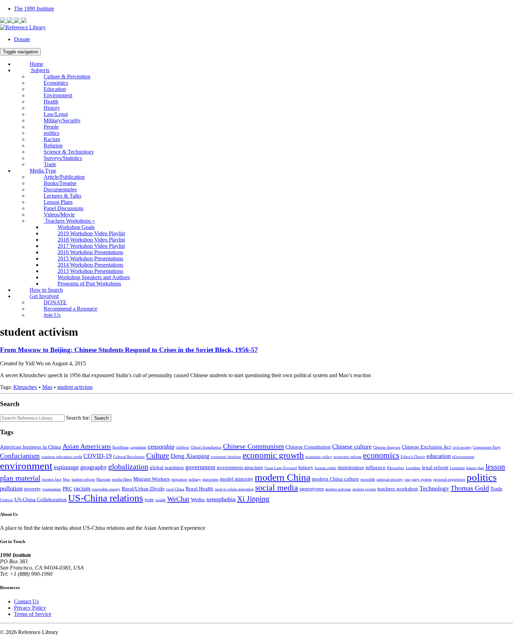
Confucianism (20, 455)
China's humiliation (206, 447)
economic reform (348, 457)
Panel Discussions (63, 208)
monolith (367, 479)
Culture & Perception (67, 76)
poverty (32, 488)
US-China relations (105, 498)
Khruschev (25, 387)
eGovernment (463, 457)
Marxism (103, 479)
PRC (67, 488)
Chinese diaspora (386, 447)
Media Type (43, 171)
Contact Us (26, 601)
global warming (167, 467)
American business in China (30, 447)
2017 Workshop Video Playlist (91, 246)
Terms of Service (32, 614)
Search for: (78, 418)
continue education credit (61, 457)
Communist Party (487, 447)
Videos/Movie (59, 215)
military (194, 479)
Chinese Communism (253, 446)
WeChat (178, 499)
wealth (160, 500)
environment (26, 465)
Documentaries (60, 189)
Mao (47, 387)
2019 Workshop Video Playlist (91, 233)
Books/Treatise (60, 183)
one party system (418, 479)
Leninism (457, 468)
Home (36, 64)
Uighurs (6, 500)
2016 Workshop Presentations (90, 252)
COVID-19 (97, 455)
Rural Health (199, 488)
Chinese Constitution (308, 447)
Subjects (40, 70)
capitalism (138, 447)
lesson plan (475, 468)
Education (55, 89)
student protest (364, 489)
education (438, 455)
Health (51, 102)
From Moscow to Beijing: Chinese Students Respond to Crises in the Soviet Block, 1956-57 (129, 349)
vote (149, 499)
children (182, 447)
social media (276, 487)
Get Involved (44, 296)
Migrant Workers (151, 479)
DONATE (55, 302)
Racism (52, 139)
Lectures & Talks (62, 196)
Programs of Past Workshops (89, 284)
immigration (350, 467)
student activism (74, 387)
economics (381, 455)
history (305, 467)
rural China (175, 489)
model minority (236, 479)
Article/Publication (64, 177)
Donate (22, 39)
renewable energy (106, 489)
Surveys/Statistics (63, 158)
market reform (83, 479)
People (51, 127)
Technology (434, 488)
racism (82, 488)
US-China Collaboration (40, 499)
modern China (282, 477)
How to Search (46, 290)
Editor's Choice (413, 457)
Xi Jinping (253, 498)
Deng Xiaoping (190, 455)
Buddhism (120, 447)
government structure (240, 467)
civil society (461, 447)
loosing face (51, 479)
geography (93, 467)
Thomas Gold (470, 488)
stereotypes (311, 488)
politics (51, 133)
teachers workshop (397, 488)
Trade (50, 164)
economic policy (318, 457)
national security (390, 479)
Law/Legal (56, 114)
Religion (53, 145)
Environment (58, 95)
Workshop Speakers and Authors (94, 277)
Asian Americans (86, 446)
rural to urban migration (234, 489)
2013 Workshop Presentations (90, 271)
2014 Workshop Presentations (90, 265)
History (52, 108)
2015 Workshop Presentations (90, 258)
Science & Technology (69, 152)
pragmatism (51, 489)
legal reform (435, 467)
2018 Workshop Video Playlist (91, 240)
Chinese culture (352, 446)
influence (375, 467)
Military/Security (62, 120)
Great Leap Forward (281, 468)
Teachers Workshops (69, 221)
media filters (122, 479)
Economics (56, 83)
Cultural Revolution (129, 457)
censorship (161, 446)
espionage (66, 467)
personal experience (449, 479)
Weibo (198, 499)
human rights (325, 468)
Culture (157, 455)
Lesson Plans (58, 202)
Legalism (413, 468)
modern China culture (335, 479)
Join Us (52, 315)
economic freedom (226, 457)
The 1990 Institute (34, 9)
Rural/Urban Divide (143, 488)
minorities (210, 479)
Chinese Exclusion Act (426, 447)
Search (101, 418)
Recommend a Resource (70, 309)
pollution (11, 488)
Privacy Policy (30, 608)
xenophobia (221, 499)
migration (179, 479)
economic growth (273, 455)
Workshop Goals (76, 227)
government (200, 467)
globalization (128, 466)
